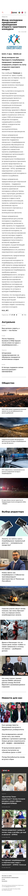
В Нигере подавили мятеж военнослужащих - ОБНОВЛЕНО (12, 369)
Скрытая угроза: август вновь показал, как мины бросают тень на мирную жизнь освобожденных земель (13, 612)
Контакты (4, 881)
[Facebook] (10, 315)
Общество (4, 350)
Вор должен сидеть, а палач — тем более (10, 329)
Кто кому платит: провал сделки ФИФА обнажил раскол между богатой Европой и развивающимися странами (13, 682)
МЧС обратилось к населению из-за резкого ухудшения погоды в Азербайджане (13, 471)
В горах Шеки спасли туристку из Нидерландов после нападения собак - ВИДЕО (14, 501)
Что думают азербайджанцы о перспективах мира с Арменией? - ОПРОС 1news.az (14, 862)
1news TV (4, 793)
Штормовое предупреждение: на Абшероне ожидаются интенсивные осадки (11, 356)
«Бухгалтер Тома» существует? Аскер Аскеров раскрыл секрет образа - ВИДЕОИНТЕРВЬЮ (13, 800)
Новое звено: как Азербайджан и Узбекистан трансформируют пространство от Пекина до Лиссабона (13, 577)
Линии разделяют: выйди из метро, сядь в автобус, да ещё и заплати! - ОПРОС (14, 832)
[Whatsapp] (14, 315)
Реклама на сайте (7, 875)
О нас (3, 879)
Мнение (4, 325)
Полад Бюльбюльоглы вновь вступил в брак (13, 758)
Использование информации (10, 877)
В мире (3, 335)
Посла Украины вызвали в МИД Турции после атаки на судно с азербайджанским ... (11, 342)
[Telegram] (16, 315)
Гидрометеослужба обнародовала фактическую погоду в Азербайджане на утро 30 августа (14, 441)
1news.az (7, 886)
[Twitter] (12, 315)
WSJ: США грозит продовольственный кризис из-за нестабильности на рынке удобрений (14, 411)
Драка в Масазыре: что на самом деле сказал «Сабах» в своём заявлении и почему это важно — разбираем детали (13, 647)
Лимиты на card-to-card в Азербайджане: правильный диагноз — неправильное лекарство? (13, 542)
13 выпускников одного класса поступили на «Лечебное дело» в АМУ (11, 750)
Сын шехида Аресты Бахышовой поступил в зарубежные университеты (13, 727)
